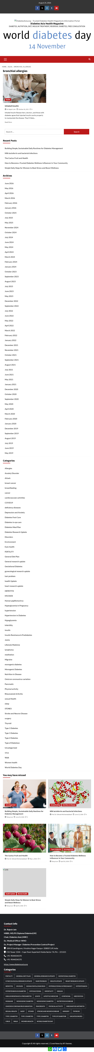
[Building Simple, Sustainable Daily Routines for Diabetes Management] (24, 793)
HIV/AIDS (9, 596)
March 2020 (10, 414)
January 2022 (10, 340)
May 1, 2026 (33, 859)
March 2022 (10, 330)
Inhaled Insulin (12, 106)
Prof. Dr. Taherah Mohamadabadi (62, 814)
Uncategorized (11, 748)
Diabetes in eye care (13, 522)
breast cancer (10, 483)
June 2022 (9, 316)
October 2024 (11, 232)
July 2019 (9, 443)
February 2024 (11, 262)
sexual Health (10, 699)
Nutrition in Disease (13, 674)
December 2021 (11, 345)
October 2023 (11, 272)
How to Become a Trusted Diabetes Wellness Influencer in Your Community (36, 163)
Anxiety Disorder (12, 473)
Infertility (9, 625)
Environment (10, 542)
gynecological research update (17, 571)
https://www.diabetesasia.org (16, 964)
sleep (7, 704)
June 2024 (9, 242)
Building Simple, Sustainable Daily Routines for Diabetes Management (34, 148)
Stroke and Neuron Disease (16, 713)
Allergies (8, 468)
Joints (7, 640)
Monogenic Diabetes (13, 669)
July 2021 (9, 370)
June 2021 (9, 374)
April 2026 (9, 193)
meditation (9, 655)
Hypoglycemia (11, 620)
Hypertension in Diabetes (15, 615)
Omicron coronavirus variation (17, 679)
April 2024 (9, 252)
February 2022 (11, 335)
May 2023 (9, 296)
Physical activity (11, 689)
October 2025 (11, 213)
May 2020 (9, 404)
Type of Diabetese (12, 743)
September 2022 (12, 306)
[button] (5, 59)
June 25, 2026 (20, 817)
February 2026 (11, 203)
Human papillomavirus (14, 601)
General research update (15, 561)
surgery (8, 718)
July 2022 (9, 311)
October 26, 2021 (23, 109)
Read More (8, 122)
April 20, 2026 (65, 861)
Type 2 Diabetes (11, 738)
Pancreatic (9, 684)
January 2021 (10, 384)
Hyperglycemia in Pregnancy (16, 606)
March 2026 (10, 198)
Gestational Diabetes (13, 566)
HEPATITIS (9, 591)
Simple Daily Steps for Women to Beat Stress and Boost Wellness (32, 168)
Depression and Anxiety (15, 512)
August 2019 (10, 438)
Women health (11, 762)
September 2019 (12, 433)
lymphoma (9, 650)
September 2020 (12, 399)
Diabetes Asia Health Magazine (47, 23)
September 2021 (12, 360)
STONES (8, 708)
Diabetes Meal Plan (13, 527)
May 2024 (9, 247)
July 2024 (9, 237)
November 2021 (11, 350)
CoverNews (55, 1043)
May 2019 (9, 453)
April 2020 (9, 409)
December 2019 (11, 428)
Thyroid (8, 723)
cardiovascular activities (15, 498)
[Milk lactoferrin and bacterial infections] (69, 793)
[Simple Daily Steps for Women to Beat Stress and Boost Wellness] (24, 882)
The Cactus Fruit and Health (16, 158)
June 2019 (9, 448)
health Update (11, 581)
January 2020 (10, 423)
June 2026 (9, 183)
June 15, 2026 (79, 814)
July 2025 (9, 218)
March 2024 (10, 257)
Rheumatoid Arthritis (14, 694)
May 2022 (9, 321)
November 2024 (11, 227)
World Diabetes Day (13, 767)
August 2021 (10, 365)
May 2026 (9, 188)
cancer (7, 493)
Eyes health (9, 547)
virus (7, 753)
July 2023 (9, 286)
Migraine (8, 659)
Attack (7, 478)
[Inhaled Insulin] (24, 88)
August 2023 (10, 281)
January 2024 (10, 267)
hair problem (10, 576)
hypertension (10, 610)
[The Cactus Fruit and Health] (24, 838)
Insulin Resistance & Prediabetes (18, 635)
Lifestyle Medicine (12, 645)
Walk (7, 757)
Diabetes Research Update (16, 532)
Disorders (9, 537)
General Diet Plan (12, 556)
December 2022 (11, 301)
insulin (8, 100)
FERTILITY (9, 552)
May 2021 (9, 379)
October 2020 (11, 394)
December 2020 (11, 389)
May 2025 (9, 222)
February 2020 (11, 419)
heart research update (14, 586)
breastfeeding (10, 488)
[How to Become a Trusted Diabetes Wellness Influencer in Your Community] (69, 838)
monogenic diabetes (13, 664)
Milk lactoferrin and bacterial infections (21, 153)
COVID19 (9, 503)
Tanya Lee (10, 817)
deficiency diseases (13, 507)
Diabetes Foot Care (13, 517)
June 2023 (9, 291)
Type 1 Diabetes (11, 728)
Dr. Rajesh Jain (11, 109)
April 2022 (9, 325)
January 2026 (10, 208)
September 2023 (12, 276)
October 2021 (11, 355)
